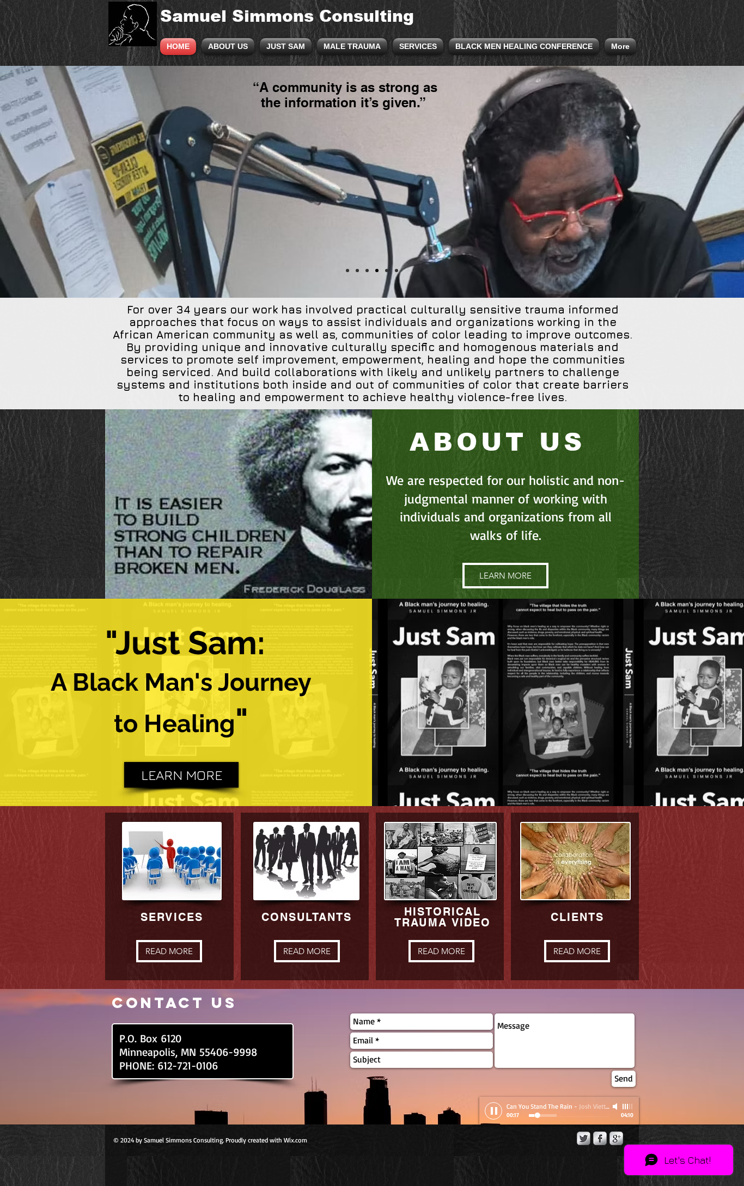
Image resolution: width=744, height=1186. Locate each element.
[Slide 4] (377, 270)
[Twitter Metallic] (583, 1138)
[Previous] (61, 182)
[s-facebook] (600, 1138)
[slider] (628, 1106)
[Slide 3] (367, 270)
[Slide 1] (347, 270)
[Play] (493, 1110)
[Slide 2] (357, 270)
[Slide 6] (396, 270)
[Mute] (616, 1106)
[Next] (683, 182)
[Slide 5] (386, 270)
